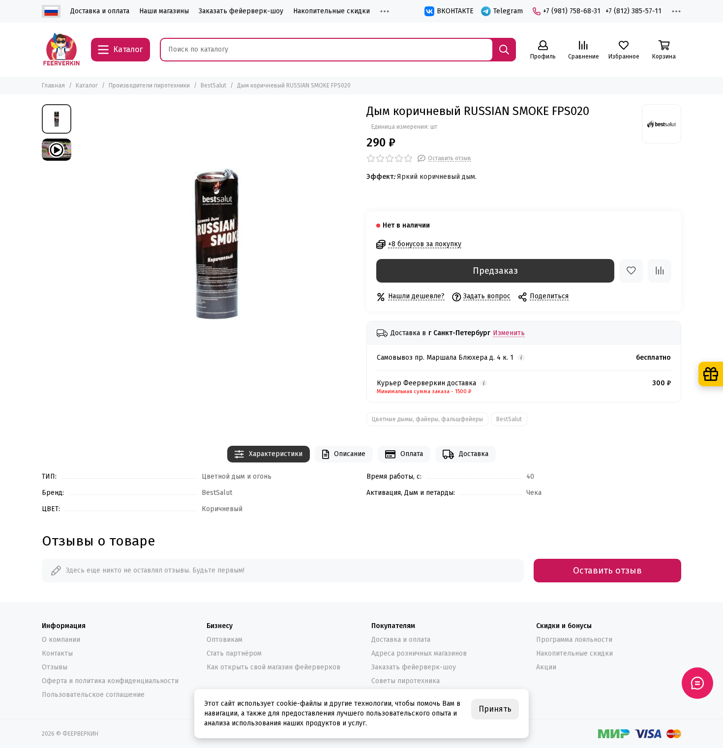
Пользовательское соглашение (93, 694)
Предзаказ (495, 270)
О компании (61, 639)
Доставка (473, 454)
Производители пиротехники (149, 85)
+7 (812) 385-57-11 (633, 11)
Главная (53, 85)
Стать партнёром (234, 653)
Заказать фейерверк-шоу (241, 11)
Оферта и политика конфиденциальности (110, 681)
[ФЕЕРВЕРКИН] (61, 49)
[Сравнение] (659, 271)
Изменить (509, 333)
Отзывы (54, 667)
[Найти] (504, 49)
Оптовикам (224, 639)
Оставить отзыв (607, 570)
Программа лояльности (574, 639)
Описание (349, 454)
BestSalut (213, 85)
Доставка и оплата (99, 11)
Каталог (87, 85)
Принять (495, 709)
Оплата (411, 454)
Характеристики (275, 454)
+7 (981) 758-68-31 (572, 11)
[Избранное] (631, 271)
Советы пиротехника (405, 681)
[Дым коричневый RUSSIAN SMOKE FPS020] (216, 244)
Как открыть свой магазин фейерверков (273, 667)
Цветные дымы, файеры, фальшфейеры (427, 419)
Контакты (57, 653)
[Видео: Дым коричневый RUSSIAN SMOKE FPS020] (56, 150)
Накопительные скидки (331, 11)
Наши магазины (164, 11)
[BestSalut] (661, 124)
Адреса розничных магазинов (419, 653)
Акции (546, 667)
